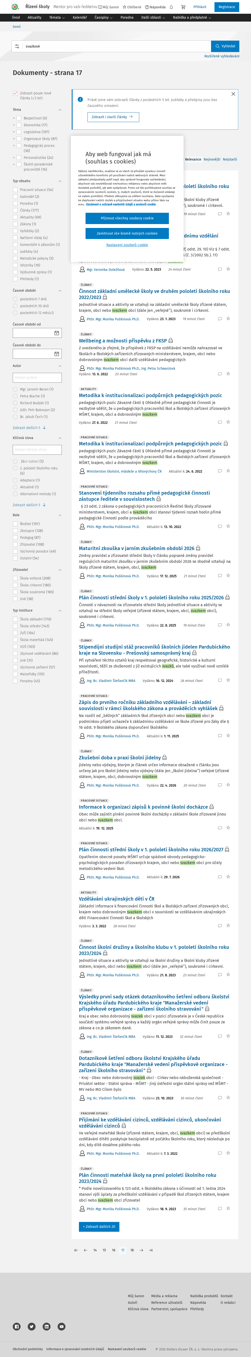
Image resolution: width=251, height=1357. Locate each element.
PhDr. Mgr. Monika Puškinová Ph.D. (113, 319)
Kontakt (227, 1296)
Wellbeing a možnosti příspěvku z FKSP (123, 341)
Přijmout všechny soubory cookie (127, 218)
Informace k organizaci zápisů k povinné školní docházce (143, 807)
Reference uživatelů (166, 1303)
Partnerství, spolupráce (169, 1309)
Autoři (132, 1303)
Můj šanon (136, 1296)
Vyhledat (228, 46)
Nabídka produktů (204, 1296)
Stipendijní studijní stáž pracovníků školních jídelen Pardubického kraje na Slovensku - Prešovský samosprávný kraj (154, 650)
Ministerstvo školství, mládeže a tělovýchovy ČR (124, 471)
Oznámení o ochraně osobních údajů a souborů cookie (121, 204)
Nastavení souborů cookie (127, 1349)
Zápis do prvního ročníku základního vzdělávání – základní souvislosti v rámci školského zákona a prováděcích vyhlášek (148, 705)
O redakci (228, 1303)
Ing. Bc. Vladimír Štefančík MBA (111, 681)
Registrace (227, 7)
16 (113, 1250)
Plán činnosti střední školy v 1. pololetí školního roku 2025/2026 (151, 598)
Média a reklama (164, 1296)
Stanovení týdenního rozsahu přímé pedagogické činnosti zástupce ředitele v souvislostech (144, 496)
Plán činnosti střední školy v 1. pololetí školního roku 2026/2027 (151, 850)
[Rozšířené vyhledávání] (17, 46)
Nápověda (158, 7)
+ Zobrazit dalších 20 (99, 1227)
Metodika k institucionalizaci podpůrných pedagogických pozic (150, 395)
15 (104, 1250)
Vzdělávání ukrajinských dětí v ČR (116, 899)
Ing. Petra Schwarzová (158, 368)
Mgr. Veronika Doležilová (106, 270)
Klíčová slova (138, 1309)
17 (122, 1250)
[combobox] (125, 46)
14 (95, 1250)
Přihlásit (199, 7)
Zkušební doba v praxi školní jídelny (120, 758)
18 (132, 1250)
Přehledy (197, 1309)
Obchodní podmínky (28, 1349)
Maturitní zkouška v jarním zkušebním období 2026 (136, 548)
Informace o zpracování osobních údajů (75, 1349)
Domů (17, 26)
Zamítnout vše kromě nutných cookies (127, 233)
